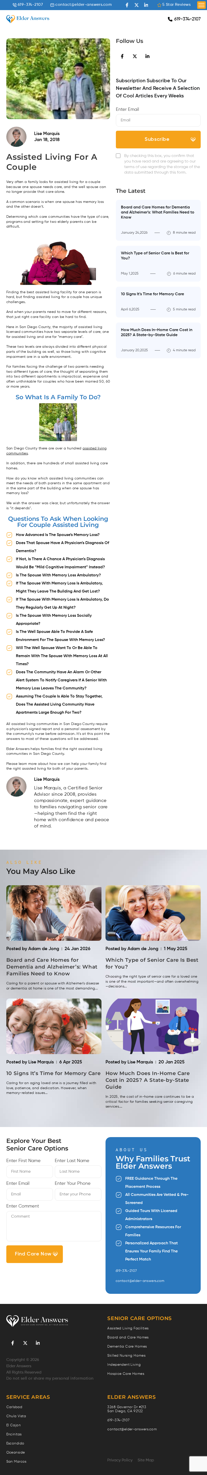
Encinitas (14, 1434)
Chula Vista (16, 1416)
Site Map (146, 1460)
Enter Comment (22, 1206)
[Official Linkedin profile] (146, 5)
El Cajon (13, 1425)
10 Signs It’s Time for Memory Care (152, 294)
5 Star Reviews (176, 5)
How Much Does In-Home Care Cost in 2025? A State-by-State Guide (148, 1080)
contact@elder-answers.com (83, 5)
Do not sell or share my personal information (50, 1379)
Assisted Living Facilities (127, 1328)
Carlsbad (14, 1407)
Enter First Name (23, 1161)
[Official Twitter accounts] (136, 5)
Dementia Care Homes (127, 1346)
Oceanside (15, 1452)
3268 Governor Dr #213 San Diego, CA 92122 (126, 1409)
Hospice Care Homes (125, 1374)
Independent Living (124, 1364)
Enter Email (127, 109)
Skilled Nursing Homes (126, 1355)
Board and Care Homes (127, 1337)
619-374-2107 (30, 5)
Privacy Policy (120, 1460)
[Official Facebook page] (127, 5)
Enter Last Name (72, 1161)
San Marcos (16, 1461)
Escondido (15, 1443)
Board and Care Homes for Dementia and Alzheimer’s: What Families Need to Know (157, 212)
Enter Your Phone (73, 1183)
